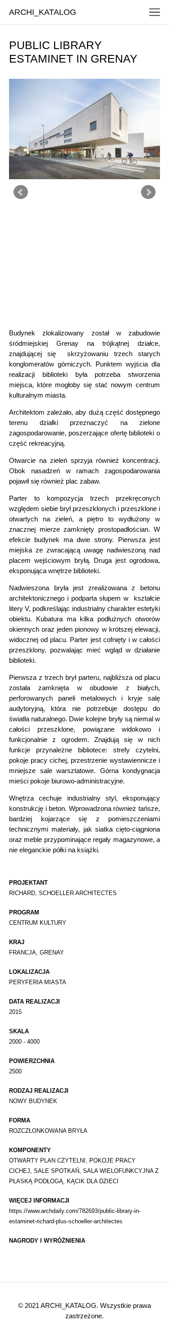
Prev (21, 192)
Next (148, 192)
